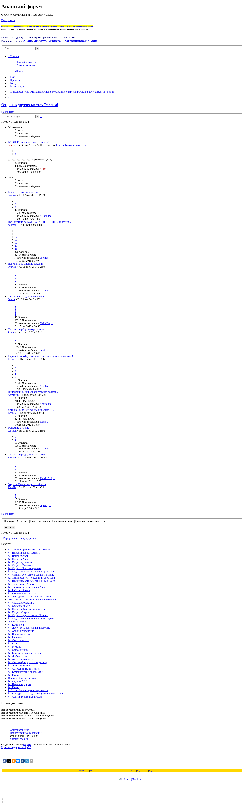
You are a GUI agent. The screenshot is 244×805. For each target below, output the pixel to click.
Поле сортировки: (40, 521)
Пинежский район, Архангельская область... (33, 391)
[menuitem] (25, 62)
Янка (11, 332)
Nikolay (44, 386)
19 (16, 242)
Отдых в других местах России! (29, 105)
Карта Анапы (142, 771)
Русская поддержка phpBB (16, 747)
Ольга (11, 299)
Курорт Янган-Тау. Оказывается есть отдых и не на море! (40, 356)
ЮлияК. (12, 457)
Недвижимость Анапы (158, 771)
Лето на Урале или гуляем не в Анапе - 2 (31, 409)
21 (16, 248)
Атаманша (14, 394)
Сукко (93, 41)
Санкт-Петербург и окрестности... (27, 329)
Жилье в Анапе (96, 771)
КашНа (12, 487)
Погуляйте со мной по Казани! (25, 263)
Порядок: (80, 521)
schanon (44, 290)
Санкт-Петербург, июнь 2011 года (27, 454)
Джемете (40, 41)
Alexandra (45, 215)
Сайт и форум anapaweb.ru (71, 145)
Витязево (54, 41)
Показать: (10, 521)
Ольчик (12, 266)
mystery (44, 350)
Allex (11, 145)
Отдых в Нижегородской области (27, 484)
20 (16, 245)
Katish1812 (46, 478)
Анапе (27, 41)
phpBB (27, 744)
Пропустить (8, 20)
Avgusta (12, 195)
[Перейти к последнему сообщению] (47, 168)
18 (16, 239)
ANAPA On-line (83, 771)
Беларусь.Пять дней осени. (23, 192)
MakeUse (45, 323)
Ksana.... (12, 359)
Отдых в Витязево (111, 771)
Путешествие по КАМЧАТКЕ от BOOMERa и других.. (39, 221)
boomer (12, 224)
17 (16, 236)
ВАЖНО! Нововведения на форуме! (28, 142)
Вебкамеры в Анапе (128, 771)
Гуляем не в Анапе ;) (19, 427)
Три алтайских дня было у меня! (26, 296)
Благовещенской (74, 41)
